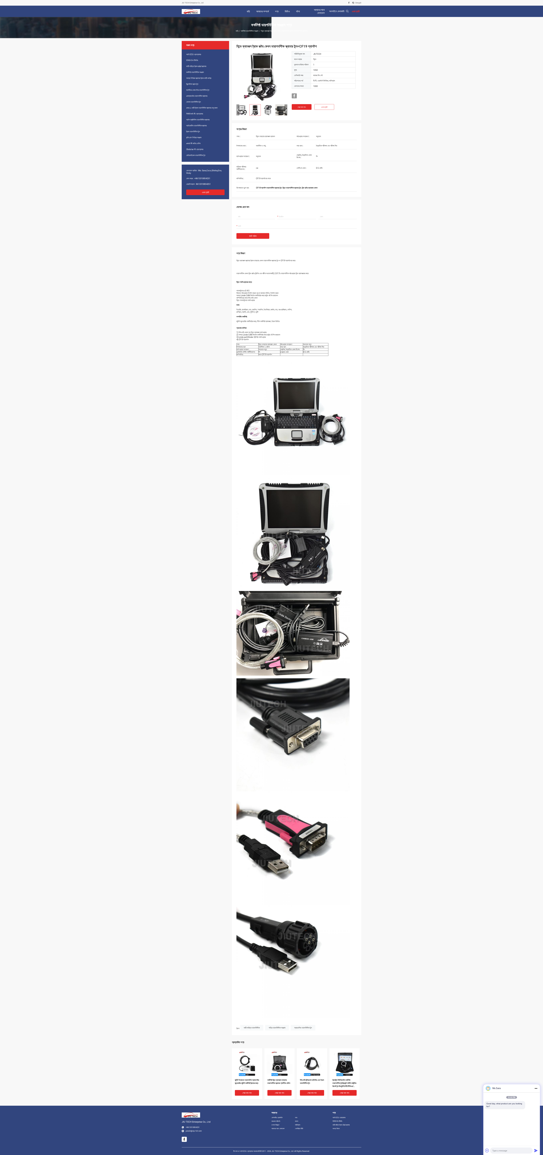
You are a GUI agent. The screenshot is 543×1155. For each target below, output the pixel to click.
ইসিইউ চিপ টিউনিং (192, 60)
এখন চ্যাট (205, 192)
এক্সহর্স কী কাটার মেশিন (193, 143)
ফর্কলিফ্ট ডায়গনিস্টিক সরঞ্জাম (250, 31)
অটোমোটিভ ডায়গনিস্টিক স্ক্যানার (196, 125)
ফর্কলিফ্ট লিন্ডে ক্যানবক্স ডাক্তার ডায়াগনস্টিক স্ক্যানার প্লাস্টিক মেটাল (278, 1081)
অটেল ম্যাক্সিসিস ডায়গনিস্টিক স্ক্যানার (198, 120)
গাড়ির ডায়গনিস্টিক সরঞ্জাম (277, 1028)
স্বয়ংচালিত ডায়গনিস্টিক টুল (303, 1028)
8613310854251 (203, 184)
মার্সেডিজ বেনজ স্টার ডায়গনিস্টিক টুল (197, 90)
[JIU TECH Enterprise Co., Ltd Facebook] (294, 95)
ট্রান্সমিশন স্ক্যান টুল (192, 84)
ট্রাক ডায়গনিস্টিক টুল (193, 131)
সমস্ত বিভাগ (336, 1129)
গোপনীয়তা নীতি (299, 1129)
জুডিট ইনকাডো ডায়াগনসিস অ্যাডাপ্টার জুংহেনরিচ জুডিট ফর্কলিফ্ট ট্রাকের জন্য (247, 1081)
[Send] (536, 1150)
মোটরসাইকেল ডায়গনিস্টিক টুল (195, 155)
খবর (296, 1118)
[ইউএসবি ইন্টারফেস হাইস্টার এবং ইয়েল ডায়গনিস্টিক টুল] (312, 1063)
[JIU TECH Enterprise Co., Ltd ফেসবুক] (349, 3)
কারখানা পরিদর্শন (276, 1121)
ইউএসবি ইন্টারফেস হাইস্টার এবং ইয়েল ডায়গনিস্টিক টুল (312, 1081)
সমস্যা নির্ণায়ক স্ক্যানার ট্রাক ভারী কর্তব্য (198, 78)
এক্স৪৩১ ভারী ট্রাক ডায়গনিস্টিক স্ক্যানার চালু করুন (201, 108)
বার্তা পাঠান (253, 236)
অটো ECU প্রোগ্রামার (193, 54)
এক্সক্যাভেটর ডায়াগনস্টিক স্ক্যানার (196, 96)
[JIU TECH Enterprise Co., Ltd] (191, 11)
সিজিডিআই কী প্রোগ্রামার (194, 114)
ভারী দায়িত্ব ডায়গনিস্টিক (252, 1028)
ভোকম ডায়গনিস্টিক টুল (193, 102)
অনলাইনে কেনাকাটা (336, 11)
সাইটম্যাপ (297, 1125)
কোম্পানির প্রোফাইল (277, 1118)
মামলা (296, 1121)
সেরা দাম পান (302, 107)
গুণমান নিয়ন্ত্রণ (275, 1125)
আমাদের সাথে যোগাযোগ (278, 1129)
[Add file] (487, 1150)
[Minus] (536, 1088)
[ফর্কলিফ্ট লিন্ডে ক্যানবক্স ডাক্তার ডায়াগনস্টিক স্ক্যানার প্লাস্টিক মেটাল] (279, 1063)
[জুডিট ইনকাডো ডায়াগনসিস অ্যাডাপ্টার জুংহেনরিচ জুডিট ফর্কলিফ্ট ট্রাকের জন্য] (247, 1063)
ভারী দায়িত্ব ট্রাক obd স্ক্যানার (196, 66)
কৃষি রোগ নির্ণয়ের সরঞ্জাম (193, 137)
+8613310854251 (202, 178)
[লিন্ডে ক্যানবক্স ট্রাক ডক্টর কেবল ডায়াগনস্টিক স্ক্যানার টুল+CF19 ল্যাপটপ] (261, 76)
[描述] (347, 11)
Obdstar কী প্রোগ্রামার (194, 149)
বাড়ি (237, 31)
